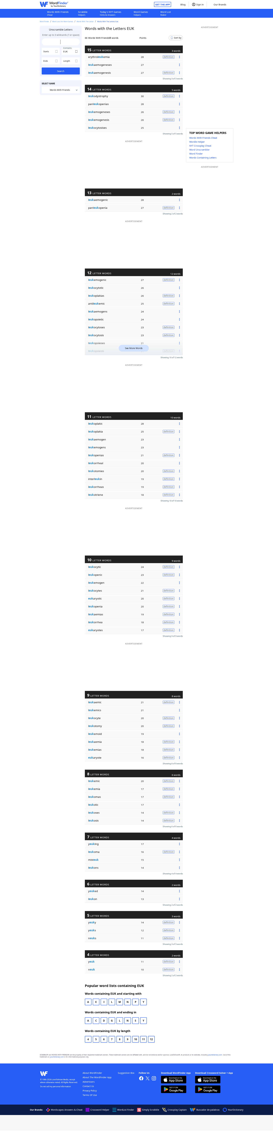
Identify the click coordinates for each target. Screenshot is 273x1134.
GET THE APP (162, 4)
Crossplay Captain (177, 1109)
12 (151, 1039)
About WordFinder (92, 1072)
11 (143, 1039)
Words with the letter (85, 21)
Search (60, 71)
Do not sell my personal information (55, 1086)
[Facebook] (141, 1079)
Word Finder (44, 21)
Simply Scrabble (150, 1109)
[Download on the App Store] (173, 1080)
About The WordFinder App (97, 1077)
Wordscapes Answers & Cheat (66, 1109)
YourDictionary (235, 1109)
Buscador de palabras (208, 1109)
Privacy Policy (90, 1090)
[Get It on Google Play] (173, 1089)
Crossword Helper (99, 1109)
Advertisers (89, 1081)
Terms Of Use (90, 1095)
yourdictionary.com (215, 1055)
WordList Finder (125, 1109)
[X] (147, 1079)
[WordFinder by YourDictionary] (54, 4)
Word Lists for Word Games (62, 21)
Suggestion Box (126, 1072)
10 (135, 1039)
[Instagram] (153, 1079)
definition (169, 56)
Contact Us (88, 1086)
